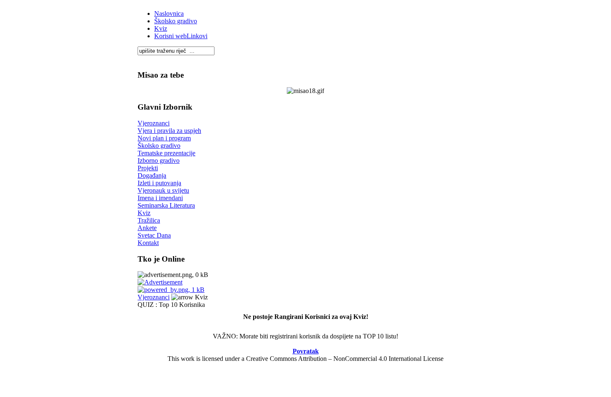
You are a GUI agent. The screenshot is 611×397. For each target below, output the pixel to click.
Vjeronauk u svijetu (163, 190)
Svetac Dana (154, 235)
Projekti (148, 168)
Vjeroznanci (154, 123)
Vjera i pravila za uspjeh (169, 130)
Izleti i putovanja (159, 182)
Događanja (152, 175)
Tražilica (149, 220)
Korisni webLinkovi (180, 35)
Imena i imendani (160, 197)
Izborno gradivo (159, 160)
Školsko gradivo (175, 21)
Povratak (306, 351)
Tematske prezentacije (166, 153)
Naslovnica (169, 13)
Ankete (147, 227)
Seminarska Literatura (166, 205)
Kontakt (148, 242)
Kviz (160, 28)
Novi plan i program (164, 138)
